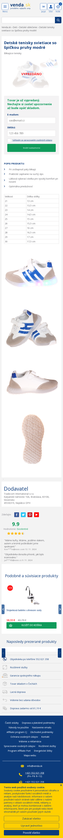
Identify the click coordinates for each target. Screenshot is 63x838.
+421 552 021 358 (34, 772)
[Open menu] (5, 6)
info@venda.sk (34, 765)
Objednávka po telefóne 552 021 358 (29, 659)
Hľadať (58, 20)
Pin (29, 514)
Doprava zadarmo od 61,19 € (25, 708)
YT (36, 514)
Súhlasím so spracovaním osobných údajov (32, 140)
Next (58, 653)
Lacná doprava (18, 691)
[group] (31, 606)
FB (16, 514)
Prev (6, 653)
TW (23, 514)
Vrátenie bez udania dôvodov (25, 700)
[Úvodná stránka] (20, 8)
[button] (31, 625)
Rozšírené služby (18, 667)
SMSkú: (11, 127)
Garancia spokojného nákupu (25, 675)
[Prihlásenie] (50, 6)
